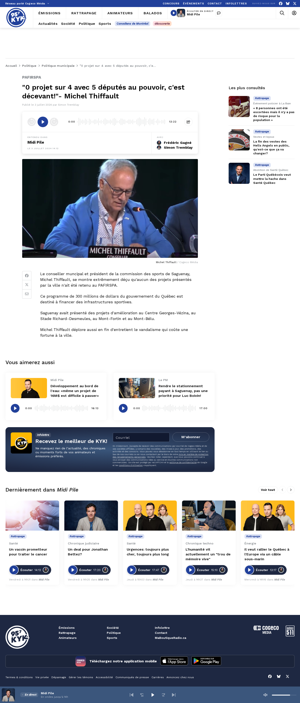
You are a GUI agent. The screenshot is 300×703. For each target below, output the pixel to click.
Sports (112, 638)
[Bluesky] (287, 4)
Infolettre (162, 627)
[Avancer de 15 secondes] (54, 122)
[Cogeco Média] (266, 633)
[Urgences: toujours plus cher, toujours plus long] (150, 516)
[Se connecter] (294, 13)
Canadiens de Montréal (132, 23)
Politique (114, 632)
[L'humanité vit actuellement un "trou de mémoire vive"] (209, 516)
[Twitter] (26, 284)
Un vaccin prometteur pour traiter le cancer (28, 551)
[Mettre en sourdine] (265, 695)
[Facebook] (280, 4)
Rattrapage (67, 632)
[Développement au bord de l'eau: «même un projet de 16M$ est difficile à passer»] (29, 388)
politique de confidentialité (183, 462)
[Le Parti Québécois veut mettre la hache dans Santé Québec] (239, 173)
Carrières (158, 677)
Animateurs (68, 638)
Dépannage (58, 677)
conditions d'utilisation (131, 465)
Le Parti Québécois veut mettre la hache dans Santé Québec (272, 178)
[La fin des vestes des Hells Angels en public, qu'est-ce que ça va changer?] (239, 139)
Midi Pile (193, 14)
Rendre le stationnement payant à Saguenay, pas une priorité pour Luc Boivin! (183, 391)
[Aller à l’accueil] (16, 17)
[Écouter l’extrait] (43, 122)
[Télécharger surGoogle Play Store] (206, 661)
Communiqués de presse (132, 677)
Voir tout (268, 490)
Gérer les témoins (81, 677)
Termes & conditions (19, 677)
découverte (162, 23)
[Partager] (188, 122)
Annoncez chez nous (180, 677)
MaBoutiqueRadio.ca (170, 638)
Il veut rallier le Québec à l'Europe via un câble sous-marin (266, 554)
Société (113, 627)
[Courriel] (26, 294)
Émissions (67, 627)
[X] (294, 4)
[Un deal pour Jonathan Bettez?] (91, 516)
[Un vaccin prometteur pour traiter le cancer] (32, 516)
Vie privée (42, 677)
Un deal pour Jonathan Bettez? (88, 551)
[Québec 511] (290, 635)
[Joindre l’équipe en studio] (218, 13)
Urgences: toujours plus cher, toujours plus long (148, 551)
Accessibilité (104, 677)
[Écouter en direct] (173, 12)
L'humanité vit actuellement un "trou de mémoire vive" (208, 554)
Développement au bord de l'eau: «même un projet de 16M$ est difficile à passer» (75, 391)
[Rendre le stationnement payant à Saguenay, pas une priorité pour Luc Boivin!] (137, 388)
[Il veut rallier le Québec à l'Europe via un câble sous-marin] (268, 516)
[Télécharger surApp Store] (174, 661)
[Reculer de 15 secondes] (31, 122)
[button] (131, 694)
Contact (161, 632)
